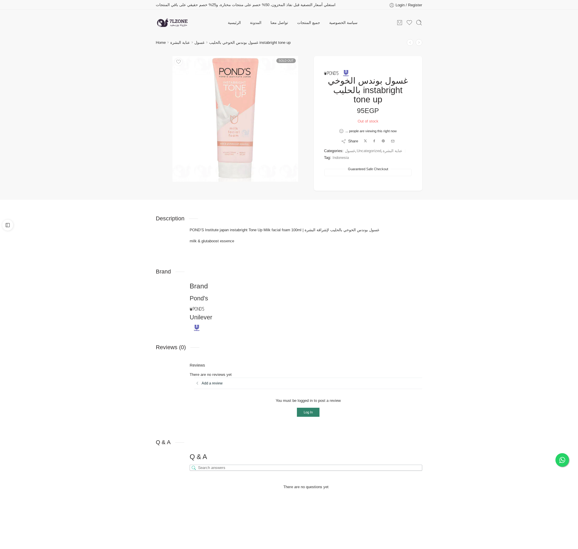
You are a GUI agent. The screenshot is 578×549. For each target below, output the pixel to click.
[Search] (419, 22)
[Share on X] (365, 141)
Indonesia (341, 158)
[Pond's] (331, 73)
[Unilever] (346, 73)
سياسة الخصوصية (343, 23)
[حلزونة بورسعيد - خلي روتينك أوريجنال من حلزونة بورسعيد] (172, 22)
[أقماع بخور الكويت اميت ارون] (419, 42)
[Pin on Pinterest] (383, 141)
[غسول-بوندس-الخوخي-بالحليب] (235, 119)
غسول (199, 42)
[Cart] (399, 22)
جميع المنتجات (308, 23)
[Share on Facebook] (374, 141)
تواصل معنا (279, 23)
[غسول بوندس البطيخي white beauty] (410, 42)
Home (161, 42)
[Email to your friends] (393, 141)
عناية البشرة (180, 42)
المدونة (255, 23)
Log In (308, 412)
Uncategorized (369, 151)
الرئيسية (234, 23)
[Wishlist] (178, 62)
